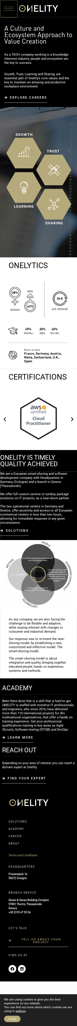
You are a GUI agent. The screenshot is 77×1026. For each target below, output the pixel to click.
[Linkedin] (22, 969)
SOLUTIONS (18, 821)
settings (20, 1011)
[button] (9, 9)
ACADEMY (16, 829)
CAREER (15, 836)
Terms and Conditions (23, 855)
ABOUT (14, 843)
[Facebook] (12, 969)
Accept (12, 1018)
